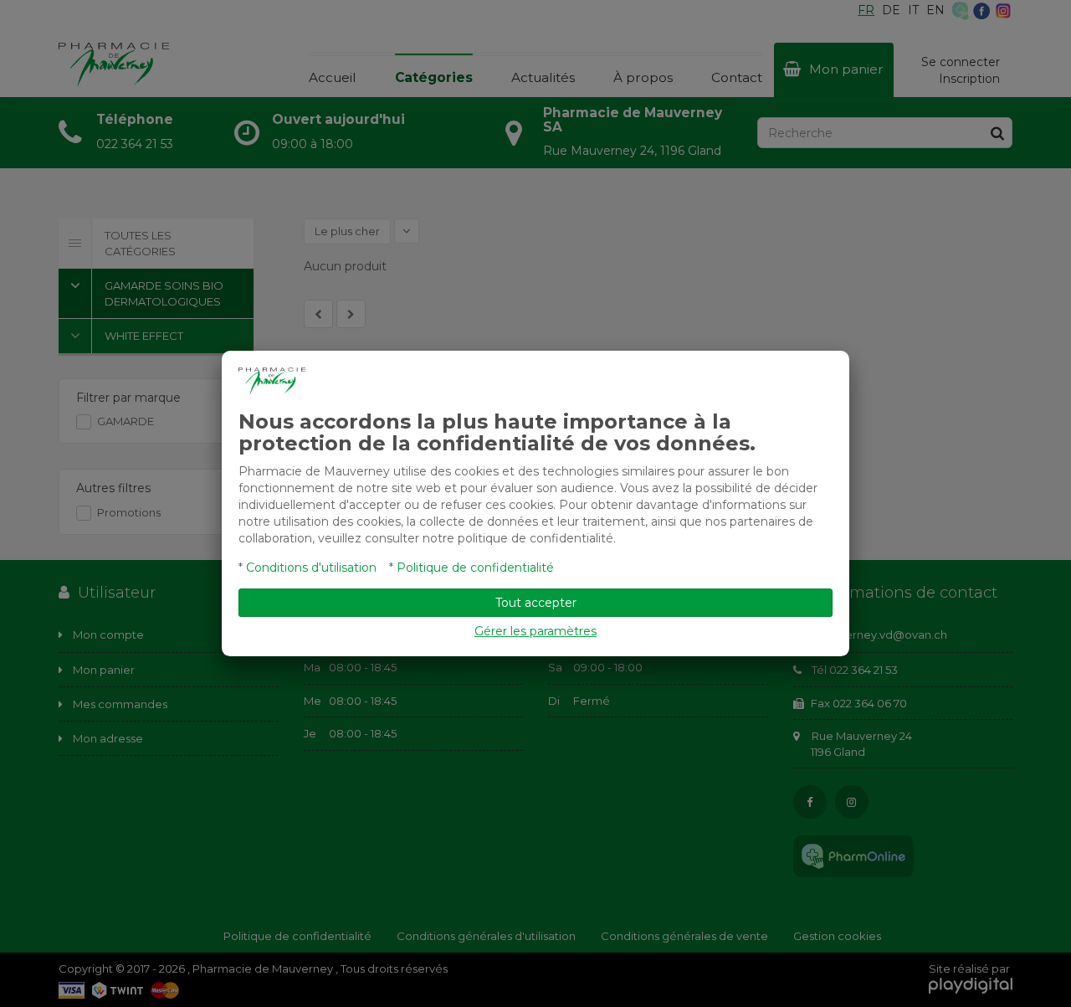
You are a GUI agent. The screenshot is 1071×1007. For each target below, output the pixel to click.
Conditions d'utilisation (311, 567)
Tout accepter (535, 602)
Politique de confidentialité (475, 567)
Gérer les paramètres (535, 631)
